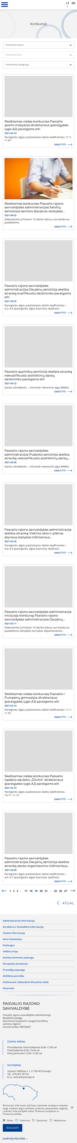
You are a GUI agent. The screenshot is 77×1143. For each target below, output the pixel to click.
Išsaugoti (12, 1127)
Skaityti (60, 144)
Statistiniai (41, 1120)
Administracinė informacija (19, 920)
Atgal (68, 903)
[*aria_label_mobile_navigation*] (4, 4)
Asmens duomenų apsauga (18, 957)
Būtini (10, 1120)
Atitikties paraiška (13, 976)
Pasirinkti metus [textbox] (15, 44)
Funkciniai (25, 1120)
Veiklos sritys (10, 951)
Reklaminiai (60, 1120)
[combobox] (38, 45)
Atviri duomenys (12, 939)
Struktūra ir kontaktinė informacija (23, 927)
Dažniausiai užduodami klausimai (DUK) (26, 982)
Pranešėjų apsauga (14, 969)
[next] (72, 891)
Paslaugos (9, 945)
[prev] (4, 891)
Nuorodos (8, 988)
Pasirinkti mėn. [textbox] (14, 54)
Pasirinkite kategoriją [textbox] (17, 64)
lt (67, 3)
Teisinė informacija (14, 933)
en (73, 3)
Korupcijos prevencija (15, 963)
